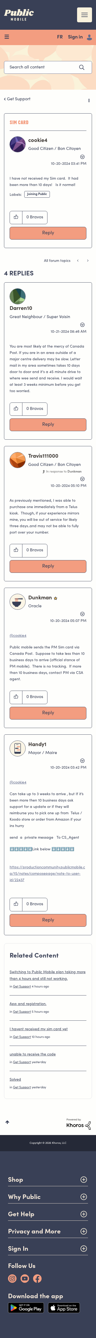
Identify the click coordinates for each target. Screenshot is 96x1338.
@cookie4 (18, 636)
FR (60, 37)
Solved (15, 1080)
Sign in (75, 37)
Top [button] (7, 1122)
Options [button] (88, 99)
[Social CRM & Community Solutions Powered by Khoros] (79, 1124)
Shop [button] (15, 1179)
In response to (64, 471)
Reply (48, 233)
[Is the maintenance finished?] (87, 261)
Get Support (18, 99)
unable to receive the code (33, 1054)
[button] (16, 217)
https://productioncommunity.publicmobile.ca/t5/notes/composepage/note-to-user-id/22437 (47, 874)
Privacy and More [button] (34, 1231)
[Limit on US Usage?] (78, 261)
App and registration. (28, 1004)
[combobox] (48, 67)
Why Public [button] (24, 1197)
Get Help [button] (21, 1214)
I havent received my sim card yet (39, 1029)
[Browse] (8, 37)
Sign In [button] (18, 1248)
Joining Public (37, 194)
